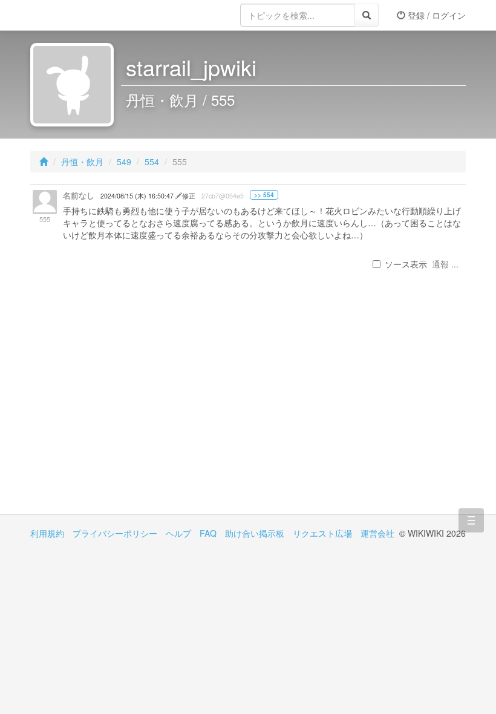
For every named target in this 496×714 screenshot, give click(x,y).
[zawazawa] (78, 15)
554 (152, 162)
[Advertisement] (139, 411)
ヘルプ (178, 533)
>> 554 (264, 195)
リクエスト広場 (322, 533)
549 (124, 162)
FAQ (208, 533)
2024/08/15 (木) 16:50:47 (137, 195)
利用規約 (47, 533)
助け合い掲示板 (254, 533)
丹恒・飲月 (82, 162)
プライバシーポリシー (115, 533)
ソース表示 (406, 264)
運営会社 (377, 533)
